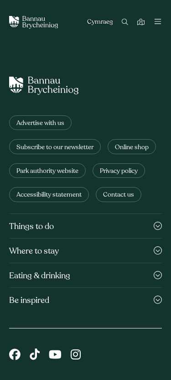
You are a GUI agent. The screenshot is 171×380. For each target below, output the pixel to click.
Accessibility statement (49, 195)
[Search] (126, 22)
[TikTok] (35, 355)
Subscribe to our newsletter (54, 147)
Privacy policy (119, 171)
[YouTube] (55, 355)
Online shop (132, 147)
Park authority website (47, 171)
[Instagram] (76, 355)
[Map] (142, 22)
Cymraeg (100, 22)
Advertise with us (40, 123)
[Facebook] (15, 355)
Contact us (118, 195)
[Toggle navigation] (158, 22)
